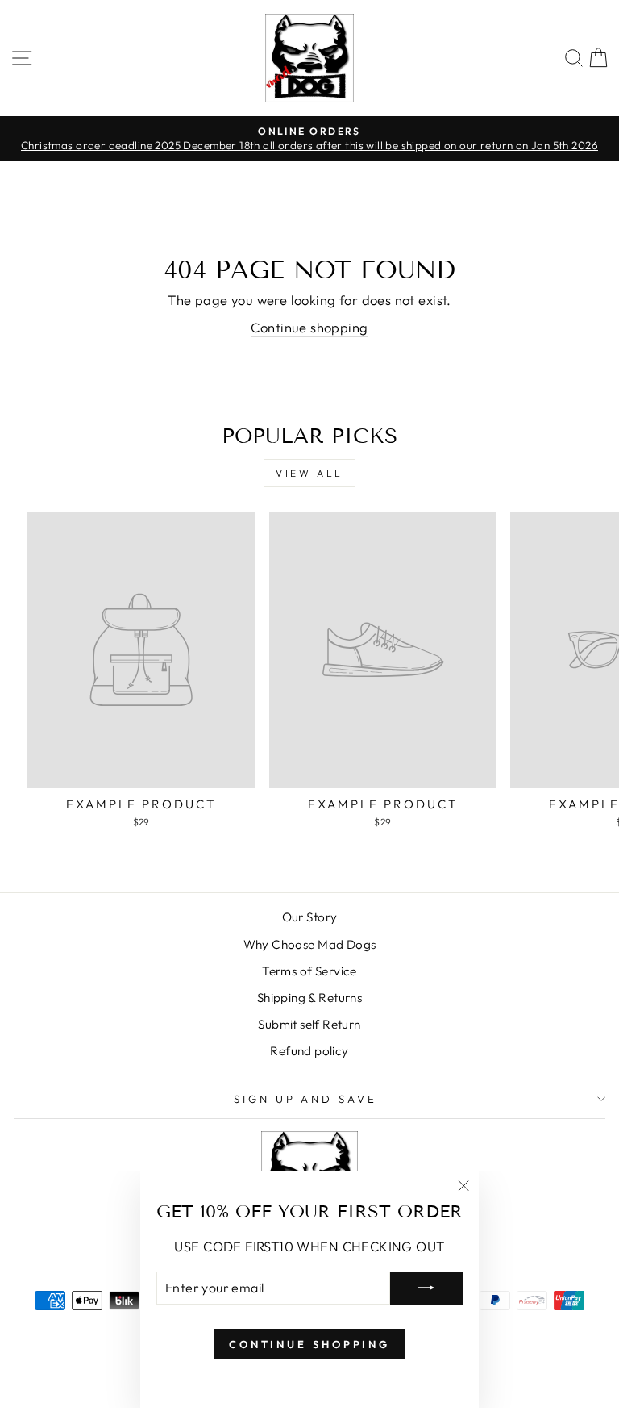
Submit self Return (309, 1024)
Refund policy (309, 1051)
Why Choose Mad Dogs (309, 944)
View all (309, 473)
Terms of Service (309, 971)
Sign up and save (306, 1098)
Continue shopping (309, 327)
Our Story (310, 917)
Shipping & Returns (309, 997)
